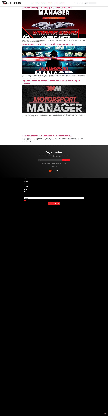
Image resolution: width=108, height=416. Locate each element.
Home (32, 3)
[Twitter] (80, 3)
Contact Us (54, 166)
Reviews (50, 3)
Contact (62, 3)
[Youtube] (82, 3)
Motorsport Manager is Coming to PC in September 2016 (47, 135)
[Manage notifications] (105, 413)
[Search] (25, 200)
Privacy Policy (59, 163)
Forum (37, 3)
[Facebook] (75, 3)
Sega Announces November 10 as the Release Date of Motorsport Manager (51, 81)
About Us (43, 3)
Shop (56, 3)
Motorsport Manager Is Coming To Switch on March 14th (47, 7)
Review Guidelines (51, 163)
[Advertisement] (54, 126)
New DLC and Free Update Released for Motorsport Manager (48, 44)
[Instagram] (77, 3)
